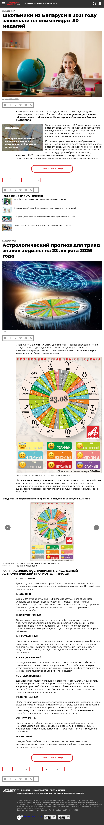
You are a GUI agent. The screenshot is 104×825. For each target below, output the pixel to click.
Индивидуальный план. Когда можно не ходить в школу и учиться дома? (45, 208)
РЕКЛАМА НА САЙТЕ (40, 790)
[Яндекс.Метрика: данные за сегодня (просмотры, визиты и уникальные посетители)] (31, 816)
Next (96, 528)
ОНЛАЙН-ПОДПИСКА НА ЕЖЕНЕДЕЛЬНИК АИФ (34, 793)
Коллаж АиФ (49, 475)
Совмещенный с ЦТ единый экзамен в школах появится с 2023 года (42, 225)
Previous (7, 528)
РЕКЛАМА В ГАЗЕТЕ (57, 790)
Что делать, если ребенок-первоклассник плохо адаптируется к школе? (44, 217)
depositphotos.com (10, 99)
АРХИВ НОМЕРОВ (23, 790)
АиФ (4, 332)
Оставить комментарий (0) (52, 169)
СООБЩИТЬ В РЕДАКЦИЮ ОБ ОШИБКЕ (69, 793)
